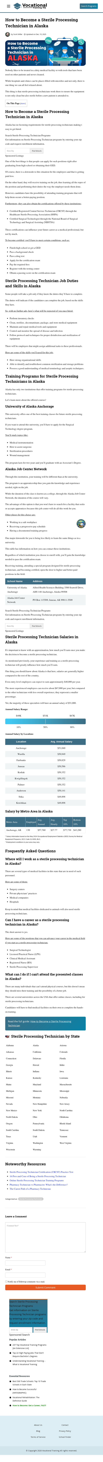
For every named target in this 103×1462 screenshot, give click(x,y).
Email (8, 1269)
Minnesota (37, 1091)
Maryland (37, 1084)
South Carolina (12, 1130)
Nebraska (64, 1097)
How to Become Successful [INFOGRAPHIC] (24, 1391)
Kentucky (37, 1077)
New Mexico (11, 1110)
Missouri (9, 1097)
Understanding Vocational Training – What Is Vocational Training (29, 1362)
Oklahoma (64, 1116)
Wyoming (37, 1149)
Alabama (10, 1045)
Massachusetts (66, 1084)
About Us (38, 1425)
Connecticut (11, 1058)
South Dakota (39, 1130)
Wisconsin (10, 1149)
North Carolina (66, 1110)
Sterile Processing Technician (30, 1199)
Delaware (37, 1058)
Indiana (36, 1071)
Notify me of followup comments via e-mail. (26, 1281)
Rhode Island (65, 1123)
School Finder (65, 1437)
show (23, 103)
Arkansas (10, 1051)
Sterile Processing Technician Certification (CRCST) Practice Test (41, 1171)
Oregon (9, 1123)
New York (37, 1110)
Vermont (63, 1136)
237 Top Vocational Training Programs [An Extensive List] (29, 1346)
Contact (65, 1425)
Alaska (36, 1045)
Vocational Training (50, 1450)
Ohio (35, 1116)
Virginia (9, 1142)
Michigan (10, 1091)
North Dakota (12, 1116)
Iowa (62, 1071)
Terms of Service (38, 1437)
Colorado (64, 1051)
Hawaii (36, 1065)
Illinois (9, 1071)
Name (8, 1257)
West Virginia (65, 1142)
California (37, 1051)
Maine (8, 1084)
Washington (38, 1142)
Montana (36, 1097)
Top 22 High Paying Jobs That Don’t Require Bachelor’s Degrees (28, 1354)
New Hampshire (40, 1103)
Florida (63, 1058)
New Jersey (65, 1103)
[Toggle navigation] (8, 6)
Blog (38, 1431)
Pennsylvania (38, 1123)
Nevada (9, 1103)
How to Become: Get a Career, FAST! (29, 1405)
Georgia (9, 1065)
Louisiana (64, 1077)
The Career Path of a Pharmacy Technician (30, 1188)
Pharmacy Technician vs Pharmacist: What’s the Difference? (39, 1184)
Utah (35, 1136)
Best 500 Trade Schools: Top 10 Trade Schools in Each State (29, 1383)
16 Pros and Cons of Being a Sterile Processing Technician (38, 1176)
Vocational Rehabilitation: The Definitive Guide (26, 1399)
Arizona (63, 1045)
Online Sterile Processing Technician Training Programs (37, 1180)
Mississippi (64, 1091)
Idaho (62, 1065)
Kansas (9, 1077)
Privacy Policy (65, 1431)
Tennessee (64, 1130)
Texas (8, 1136)
